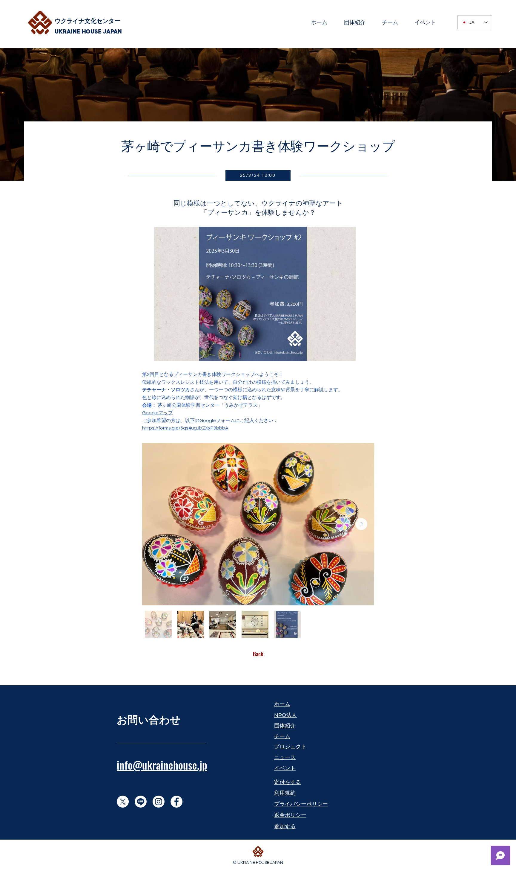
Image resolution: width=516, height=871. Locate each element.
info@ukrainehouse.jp (162, 765)
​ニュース (285, 757)
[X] (123, 802)
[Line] (141, 802)
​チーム (282, 736)
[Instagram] (159, 802)
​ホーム (282, 704)
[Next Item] (361, 524)
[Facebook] (176, 802)
